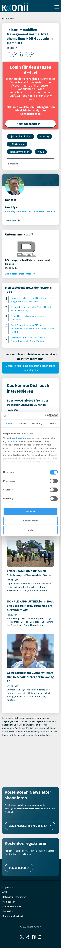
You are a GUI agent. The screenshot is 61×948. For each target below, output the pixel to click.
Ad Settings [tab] (38, 423)
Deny (30, 530)
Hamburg (45, 136)
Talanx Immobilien (19, 151)
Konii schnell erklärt (12, 916)
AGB (4, 892)
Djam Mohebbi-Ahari (20, 136)
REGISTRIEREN (17, 868)
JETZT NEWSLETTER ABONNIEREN (28, 825)
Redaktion (7, 911)
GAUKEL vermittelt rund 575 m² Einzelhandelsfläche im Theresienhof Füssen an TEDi (32, 328)
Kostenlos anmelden (28, 123)
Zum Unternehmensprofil (18, 273)
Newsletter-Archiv (11, 906)
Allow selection (30, 520)
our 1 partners (19, 438)
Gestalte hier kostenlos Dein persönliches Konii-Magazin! (30, 368)
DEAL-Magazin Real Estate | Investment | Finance (30, 211)
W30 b (41, 151)
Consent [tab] (8, 423)
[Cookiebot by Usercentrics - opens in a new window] (45, 415)
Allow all (30, 511)
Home (4, 18)
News (12, 18)
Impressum (12, 163)
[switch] (54, 481)
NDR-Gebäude (17, 144)
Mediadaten (8, 901)
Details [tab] (22, 423)
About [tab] (53, 423)
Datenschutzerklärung (14, 896)
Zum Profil (10, 220)
